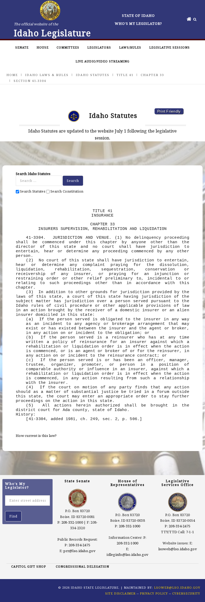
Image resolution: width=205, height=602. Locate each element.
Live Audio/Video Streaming (102, 61)
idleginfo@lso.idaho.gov (127, 554)
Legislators (99, 47)
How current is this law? (36, 435)
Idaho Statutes (92, 75)
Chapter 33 (152, 75)
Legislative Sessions (169, 47)
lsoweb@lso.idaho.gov (177, 549)
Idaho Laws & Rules (47, 75)
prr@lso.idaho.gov (79, 550)
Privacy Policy (154, 593)
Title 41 (125, 75)
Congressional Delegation (82, 566)
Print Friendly (169, 111)
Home (12, 75)
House (43, 47)
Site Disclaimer (120, 593)
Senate (22, 47)
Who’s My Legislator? (138, 23)
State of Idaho (138, 15)
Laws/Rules (130, 47)
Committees (68, 47)
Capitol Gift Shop (28, 566)
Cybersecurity (186, 593)
